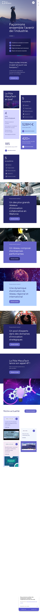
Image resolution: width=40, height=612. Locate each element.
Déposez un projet (15, 372)
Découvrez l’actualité (30, 411)
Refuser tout (23, 609)
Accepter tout (34, 609)
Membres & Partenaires (9, 444)
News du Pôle (25, 430)
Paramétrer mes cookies (24, 606)
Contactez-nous (14, 78)
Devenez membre (14, 218)
